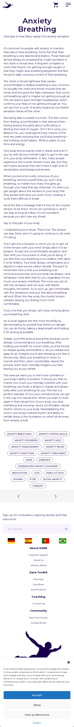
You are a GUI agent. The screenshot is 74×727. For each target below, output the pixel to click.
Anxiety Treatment (53, 453)
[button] (68, 662)
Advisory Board (38, 565)
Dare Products (38, 589)
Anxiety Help (53, 440)
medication (19, 473)
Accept (37, 695)
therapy (37, 486)
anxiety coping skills (53, 434)
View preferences (37, 714)
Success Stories (38, 622)
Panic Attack (55, 473)
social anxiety (52, 479)
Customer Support (38, 555)
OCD (37, 473)
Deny (37, 705)
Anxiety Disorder (26, 440)
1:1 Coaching (38, 603)
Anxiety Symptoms (22, 453)
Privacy (37, 722)
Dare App (38, 579)
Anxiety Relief (55, 446)
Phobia (18, 479)
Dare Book (38, 584)
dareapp (44, 459)
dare (29, 459)
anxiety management (25, 446)
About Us (38, 560)
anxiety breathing (19, 434)
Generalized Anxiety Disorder (38, 466)
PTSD (33, 479)
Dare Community (38, 617)
